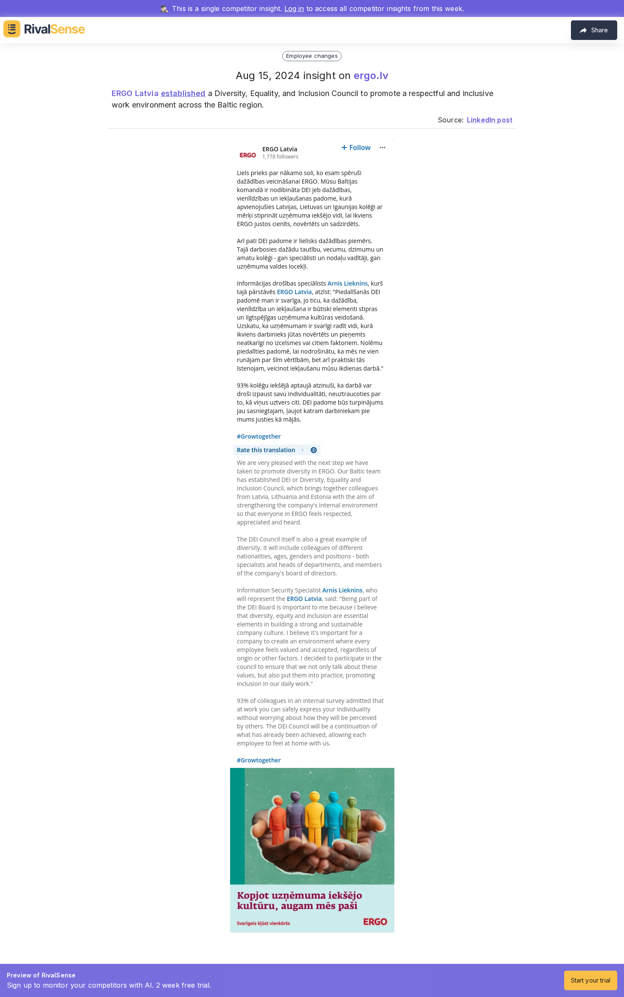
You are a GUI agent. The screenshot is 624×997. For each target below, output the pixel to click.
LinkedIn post (489, 120)
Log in (294, 8)
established (183, 93)
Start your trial (590, 980)
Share (599, 30)
